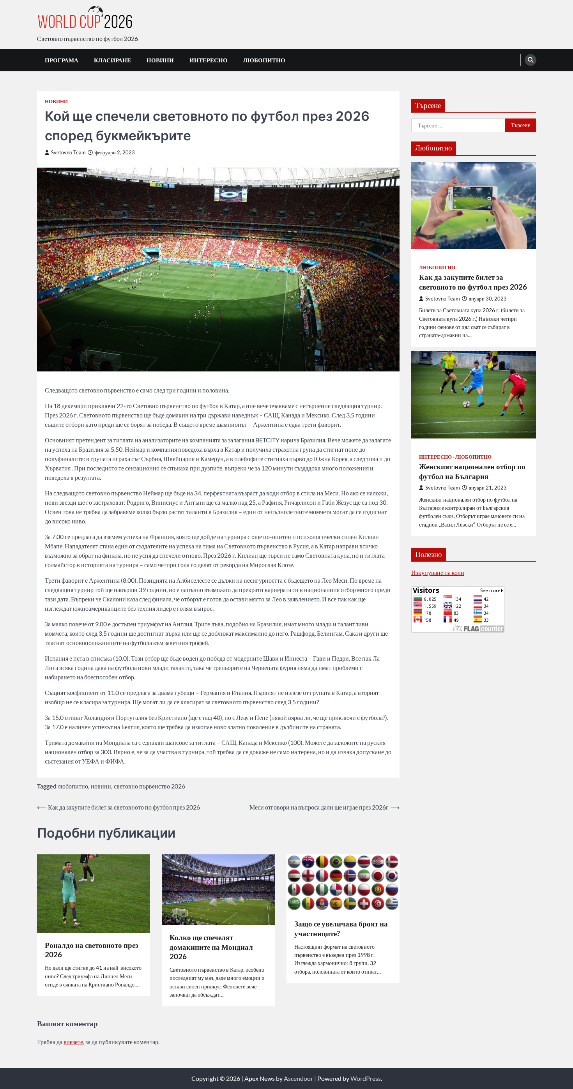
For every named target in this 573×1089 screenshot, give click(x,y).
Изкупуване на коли (437, 572)
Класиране (112, 60)
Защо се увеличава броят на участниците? (341, 928)
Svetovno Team (68, 153)
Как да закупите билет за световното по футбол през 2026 (473, 281)
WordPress (365, 1078)
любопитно (73, 786)
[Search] (530, 60)
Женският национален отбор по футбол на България (472, 470)
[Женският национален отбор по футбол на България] (473, 394)
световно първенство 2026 (149, 786)
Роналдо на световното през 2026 (91, 949)
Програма (61, 60)
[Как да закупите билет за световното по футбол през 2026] (473, 205)
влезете (73, 1041)
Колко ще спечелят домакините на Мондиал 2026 (211, 947)
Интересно (208, 60)
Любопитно (264, 60)
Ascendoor (298, 1078)
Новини (160, 60)
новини (101, 786)
